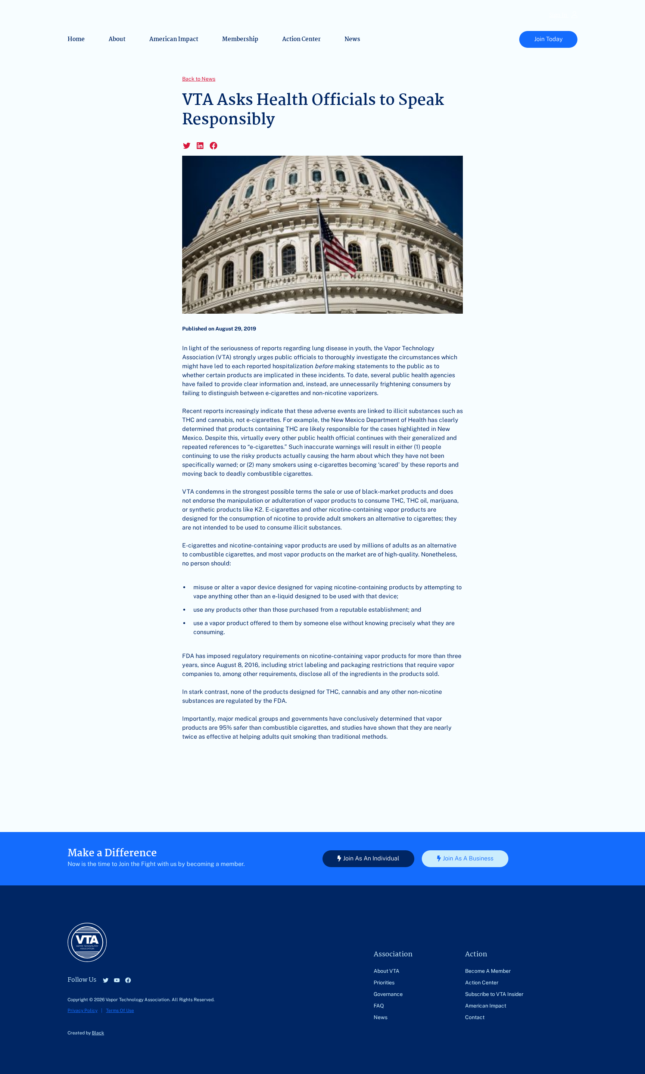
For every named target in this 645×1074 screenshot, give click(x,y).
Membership (240, 39)
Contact (474, 1017)
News (352, 39)
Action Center (301, 39)
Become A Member (488, 971)
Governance (388, 994)
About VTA (386, 971)
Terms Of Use (120, 1010)
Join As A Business (468, 858)
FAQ (379, 1006)
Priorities (384, 982)
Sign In (558, 15)
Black (98, 1033)
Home (76, 39)
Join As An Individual (371, 858)
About (117, 39)
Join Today (548, 39)
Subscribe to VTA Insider (494, 994)
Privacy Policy (82, 1010)
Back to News (198, 79)
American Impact (173, 39)
